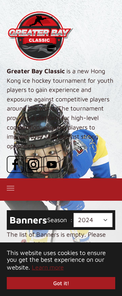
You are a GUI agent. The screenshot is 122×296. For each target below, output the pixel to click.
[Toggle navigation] (10, 188)
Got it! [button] (61, 283)
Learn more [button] (48, 267)
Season (57, 219)
